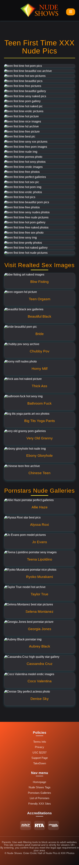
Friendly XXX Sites (39, 803)
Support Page (39, 757)
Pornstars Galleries (39, 792)
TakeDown (39, 763)
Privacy (39, 747)
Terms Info (39, 741)
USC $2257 (39, 752)
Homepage (39, 782)
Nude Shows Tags (40, 787)
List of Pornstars (39, 798)
